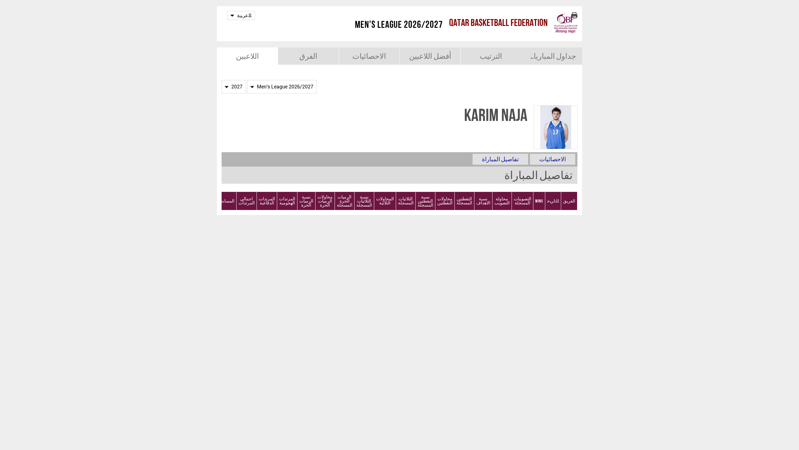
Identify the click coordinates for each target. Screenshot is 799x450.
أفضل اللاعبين (430, 56)
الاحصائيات (369, 56)
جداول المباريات (551, 56)
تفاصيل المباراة (500, 159)
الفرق (308, 56)
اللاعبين (247, 56)
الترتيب (491, 56)
